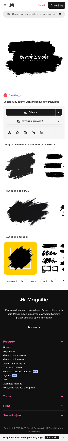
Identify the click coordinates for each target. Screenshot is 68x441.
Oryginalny (23, 28)
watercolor (48, 281)
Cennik (42, 5)
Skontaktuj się (12, 415)
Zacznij (7, 396)
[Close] (63, 438)
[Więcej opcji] (49, 132)
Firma (6, 406)
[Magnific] (34, 300)
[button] (34, 327)
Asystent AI (9, 351)
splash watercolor (15, 281)
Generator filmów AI (13, 359)
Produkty (9, 341)
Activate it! (52, 437)
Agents (9, 375)
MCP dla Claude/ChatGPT (20, 371)
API (5, 379)
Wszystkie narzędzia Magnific (19, 387)
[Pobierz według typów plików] (58, 112)
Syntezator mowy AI (14, 363)
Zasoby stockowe (12, 367)
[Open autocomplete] (7, 14)
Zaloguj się (57, 5)
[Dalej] (64, 165)
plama (33, 281)
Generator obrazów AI (14, 355)
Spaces (7, 347)
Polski (34, 327)
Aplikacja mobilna (12, 383)
